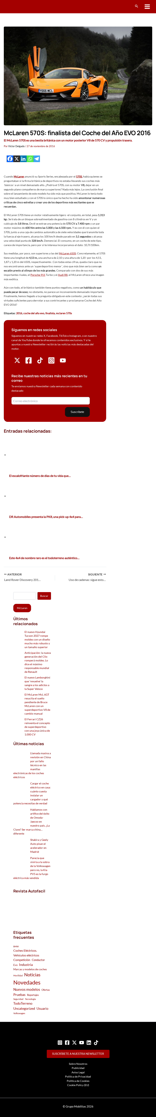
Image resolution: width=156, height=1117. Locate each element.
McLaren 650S (67, 253)
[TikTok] (96, 1042)
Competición (21, 960)
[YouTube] (81, 1042)
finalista (50, 313)
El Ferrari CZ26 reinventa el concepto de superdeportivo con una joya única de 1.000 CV (37, 727)
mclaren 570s (64, 313)
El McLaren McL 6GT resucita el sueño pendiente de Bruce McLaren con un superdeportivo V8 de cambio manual (37, 704)
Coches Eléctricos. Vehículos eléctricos (26, 953)
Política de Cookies (78, 1080)
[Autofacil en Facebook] (28, 362)
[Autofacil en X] (17, 362)
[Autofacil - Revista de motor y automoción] (18, 6)
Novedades (27, 982)
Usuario (42, 1008)
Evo (15, 964)
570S (79, 176)
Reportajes (33, 994)
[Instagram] (59, 1042)
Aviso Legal (78, 1072)
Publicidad (78, 1068)
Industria (26, 964)
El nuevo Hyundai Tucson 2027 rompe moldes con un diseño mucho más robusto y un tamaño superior (37, 639)
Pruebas (19, 994)
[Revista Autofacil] (32, 907)
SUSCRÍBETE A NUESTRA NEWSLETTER (78, 1053)
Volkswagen (19, 1013)
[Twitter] (74, 1042)
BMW (16, 946)
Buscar (44, 595)
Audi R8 (63, 274)
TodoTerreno (22, 1003)
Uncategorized (24, 1009)
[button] (136, 6)
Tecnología (30, 999)
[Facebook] (10, 158)
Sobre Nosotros (78, 1063)
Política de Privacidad (78, 1076)
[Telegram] (36, 158)
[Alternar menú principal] (147, 7)
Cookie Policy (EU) (78, 1085)
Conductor (38, 960)
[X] (16, 158)
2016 (19, 313)
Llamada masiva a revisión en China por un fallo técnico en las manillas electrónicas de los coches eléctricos (32, 765)
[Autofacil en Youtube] (63, 362)
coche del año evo (33, 313)
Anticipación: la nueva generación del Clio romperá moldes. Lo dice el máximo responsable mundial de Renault (38, 662)
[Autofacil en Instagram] (51, 362)
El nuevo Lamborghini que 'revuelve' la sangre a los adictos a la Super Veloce (37, 683)
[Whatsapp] (30, 158)
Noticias (32, 974)
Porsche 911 (37, 274)
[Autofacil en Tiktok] (40, 362)
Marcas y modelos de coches (30, 969)
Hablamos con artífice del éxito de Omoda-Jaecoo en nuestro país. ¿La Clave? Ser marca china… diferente (31, 821)
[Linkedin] (23, 158)
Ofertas (45, 989)
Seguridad (18, 999)
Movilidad (18, 975)
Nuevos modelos (26, 989)
